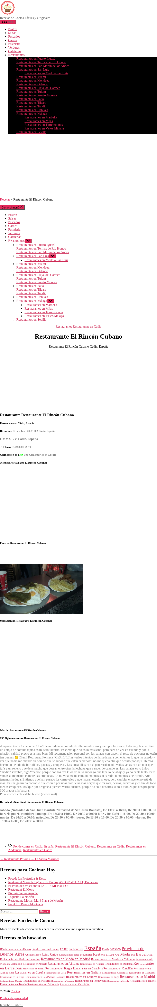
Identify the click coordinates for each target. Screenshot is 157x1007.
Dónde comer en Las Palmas (15, 949)
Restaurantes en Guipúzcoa (142, 972)
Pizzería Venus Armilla (23, 893)
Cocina (15, 991)
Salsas (12, 33)
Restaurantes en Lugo (108, 977)
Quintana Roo (33, 954)
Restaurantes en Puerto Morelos (36, 95)
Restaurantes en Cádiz (87, 326)
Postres (12, 29)
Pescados (14, 36)
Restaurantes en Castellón (118, 968)
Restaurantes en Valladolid (75, 984)
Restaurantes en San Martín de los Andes (42, 66)
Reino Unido (50, 954)
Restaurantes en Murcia (11, 981)
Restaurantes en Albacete (35, 963)
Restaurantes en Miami (31, 77)
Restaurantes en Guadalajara (115, 972)
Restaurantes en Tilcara (31, 102)
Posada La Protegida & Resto (27, 878)
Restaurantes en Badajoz (118, 963)
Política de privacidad (14, 998)
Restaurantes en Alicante (63, 964)
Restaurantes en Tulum (31, 91)
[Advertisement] (78, 165)
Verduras (14, 47)
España (49, 846)
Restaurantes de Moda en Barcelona (123, 954)
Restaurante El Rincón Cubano (75, 846)
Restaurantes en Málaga (31, 113)
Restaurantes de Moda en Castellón (20, 959)
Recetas (5, 199)
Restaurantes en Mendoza (32, 80)
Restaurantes (16, 55)
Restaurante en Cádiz (110, 846)
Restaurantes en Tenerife (143, 980)
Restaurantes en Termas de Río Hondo (41, 62)
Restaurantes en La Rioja (12, 977)
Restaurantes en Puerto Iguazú (35, 58)
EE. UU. (64, 949)
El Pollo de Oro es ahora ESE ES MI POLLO (38, 886)
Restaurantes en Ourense (62, 981)
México (115, 949)
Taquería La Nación (21, 897)
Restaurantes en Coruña (30, 972)
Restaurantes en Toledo (13, 984)
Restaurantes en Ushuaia (32, 110)
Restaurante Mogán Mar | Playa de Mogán (35, 900)
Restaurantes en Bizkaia (33, 968)
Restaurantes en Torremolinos (44, 124)
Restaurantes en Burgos (58, 968)
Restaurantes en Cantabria (88, 968)
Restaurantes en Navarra (36, 980)
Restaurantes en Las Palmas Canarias (45, 977)
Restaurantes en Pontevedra (91, 980)
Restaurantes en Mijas (39, 121)
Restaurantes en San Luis (32, 69)
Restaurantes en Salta (30, 99)
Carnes (12, 40)
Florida (105, 949)
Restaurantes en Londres (81, 976)
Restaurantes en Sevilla (31, 132)
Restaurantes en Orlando (32, 84)
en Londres (76, 949)
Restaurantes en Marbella (41, 117)
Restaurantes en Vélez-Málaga (44, 128)
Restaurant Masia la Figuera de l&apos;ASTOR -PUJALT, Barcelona (53, 882)
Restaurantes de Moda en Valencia (113, 959)
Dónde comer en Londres (45, 949)
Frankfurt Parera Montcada (25, 904)
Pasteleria (14, 44)
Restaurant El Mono (21, 889)
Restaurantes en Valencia (43, 984)
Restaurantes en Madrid (137, 977)
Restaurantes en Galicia (84, 972)
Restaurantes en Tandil (31, 106)
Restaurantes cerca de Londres (75, 954)
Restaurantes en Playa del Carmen (38, 88)
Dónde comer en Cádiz (28, 846)
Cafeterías (14, 51)
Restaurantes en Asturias (92, 963)
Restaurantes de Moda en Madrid (65, 959)
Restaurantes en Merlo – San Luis (46, 73)
